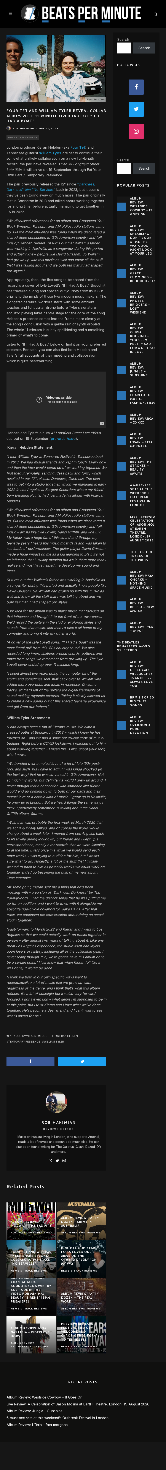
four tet (46, 1036)
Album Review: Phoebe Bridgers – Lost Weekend (140, 302)
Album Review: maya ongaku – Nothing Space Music (141, 580)
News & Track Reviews (22, 137)
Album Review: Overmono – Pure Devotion (141, 725)
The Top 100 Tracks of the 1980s (141, 556)
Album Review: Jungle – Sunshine (139, 369)
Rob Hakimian (23, 128)
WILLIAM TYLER (54, 1041)
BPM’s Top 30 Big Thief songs (142, 701)
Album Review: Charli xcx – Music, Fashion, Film (142, 395)
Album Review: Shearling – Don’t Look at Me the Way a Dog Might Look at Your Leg (141, 239)
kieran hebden (67, 1036)
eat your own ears (22, 1036)
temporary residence (24, 1041)
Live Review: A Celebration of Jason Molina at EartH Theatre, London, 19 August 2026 (145, 528)
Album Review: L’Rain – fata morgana (141, 440)
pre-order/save (63, 438)
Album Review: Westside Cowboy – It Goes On (141, 206)
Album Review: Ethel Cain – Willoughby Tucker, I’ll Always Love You (141, 674)
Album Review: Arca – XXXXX (141, 418)
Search (123, 39)
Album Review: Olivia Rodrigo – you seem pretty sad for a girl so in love (142, 338)
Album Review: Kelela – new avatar (142, 605)
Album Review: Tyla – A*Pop (141, 627)
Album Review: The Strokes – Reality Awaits (141, 466)
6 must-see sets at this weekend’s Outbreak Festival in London (141, 495)
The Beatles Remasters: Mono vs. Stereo (133, 646)
